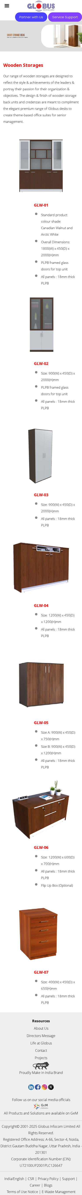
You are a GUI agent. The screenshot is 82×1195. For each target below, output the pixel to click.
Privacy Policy (48, 1178)
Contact (41, 1050)
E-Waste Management (58, 1191)
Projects (41, 1057)
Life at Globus (41, 1043)
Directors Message (41, 1035)
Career (35, 1185)
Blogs (48, 1185)
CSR (31, 1178)
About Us (41, 1028)
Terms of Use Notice (22, 1191)
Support (68, 1178)
